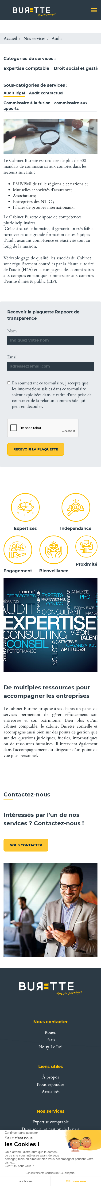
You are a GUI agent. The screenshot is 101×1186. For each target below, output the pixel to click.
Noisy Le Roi (50, 1047)
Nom (12, 331)
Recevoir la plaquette (35, 449)
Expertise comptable (26, 68)
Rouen (50, 1032)
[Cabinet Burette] (31, 10)
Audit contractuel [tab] (46, 93)
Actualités (50, 1092)
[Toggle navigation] (94, 10)
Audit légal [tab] (14, 93)
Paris (50, 1040)
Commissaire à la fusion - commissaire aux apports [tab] (46, 106)
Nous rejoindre (50, 1084)
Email (12, 357)
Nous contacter (26, 845)
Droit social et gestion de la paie (50, 1129)
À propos (50, 1077)
